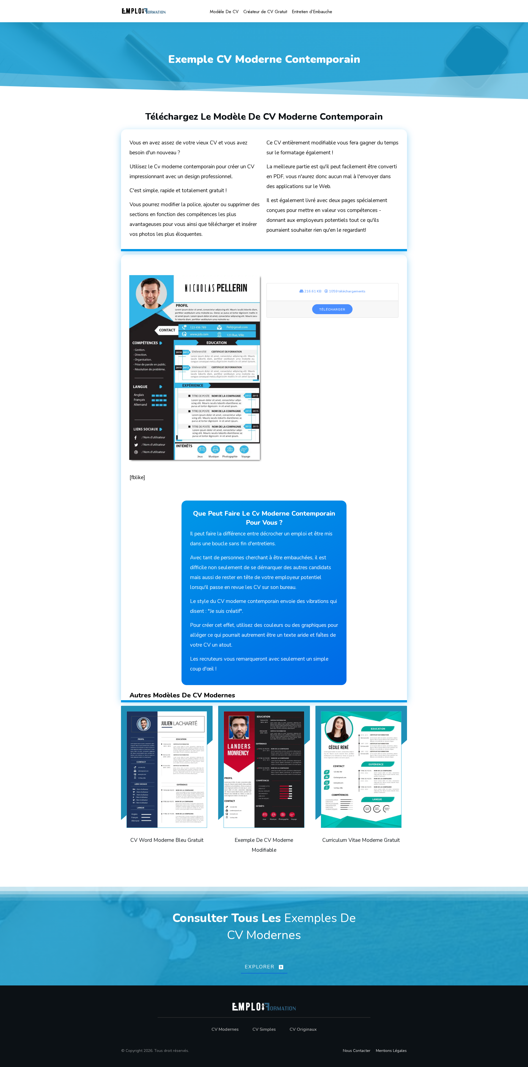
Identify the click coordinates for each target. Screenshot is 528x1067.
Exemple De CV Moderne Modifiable (264, 786)
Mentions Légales (391, 1050)
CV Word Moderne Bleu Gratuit (167, 786)
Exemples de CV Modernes (291, 926)
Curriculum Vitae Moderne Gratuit (361, 786)
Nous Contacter (356, 1050)
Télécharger (332, 309)
